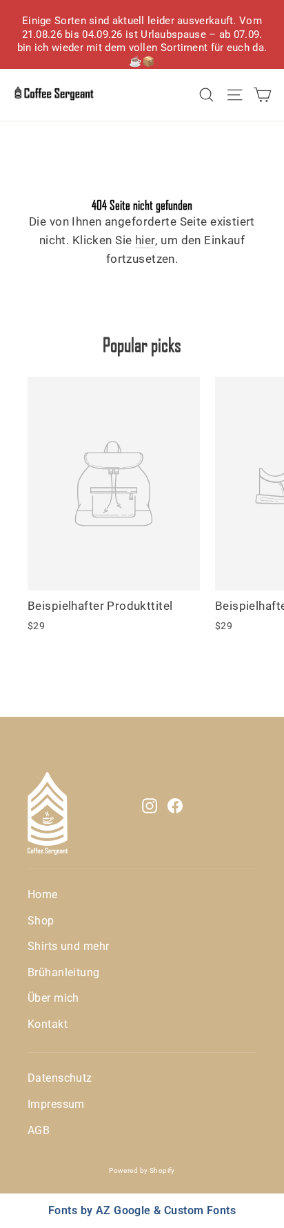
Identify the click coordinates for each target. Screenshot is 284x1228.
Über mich (53, 997)
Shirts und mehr (68, 946)
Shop (41, 920)
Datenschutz (60, 1078)
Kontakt (48, 1024)
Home (43, 894)
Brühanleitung (64, 972)
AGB (39, 1130)
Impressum (56, 1104)
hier (145, 240)
